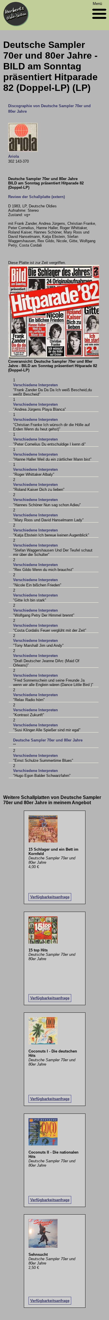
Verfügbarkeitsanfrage (49, 897)
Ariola (13, 156)
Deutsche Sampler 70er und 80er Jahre (48, 740)
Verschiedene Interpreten (35, 385)
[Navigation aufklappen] (99, 20)
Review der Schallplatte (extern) (36, 197)
